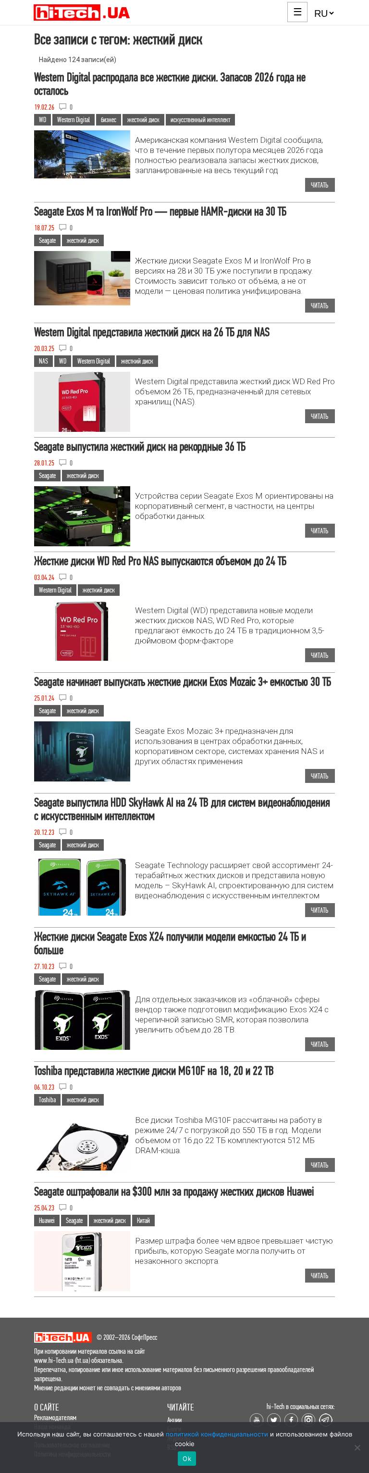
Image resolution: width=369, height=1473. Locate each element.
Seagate (47, 240)
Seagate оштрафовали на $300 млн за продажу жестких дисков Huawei (174, 1191)
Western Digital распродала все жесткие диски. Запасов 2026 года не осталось (170, 84)
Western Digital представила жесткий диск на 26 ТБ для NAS (152, 332)
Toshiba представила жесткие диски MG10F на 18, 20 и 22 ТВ (154, 1070)
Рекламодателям (55, 1417)
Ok (187, 1458)
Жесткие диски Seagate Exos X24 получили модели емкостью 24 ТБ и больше (170, 943)
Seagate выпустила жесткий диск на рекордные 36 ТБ (140, 446)
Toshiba (47, 1099)
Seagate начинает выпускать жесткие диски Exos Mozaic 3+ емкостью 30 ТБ (182, 681)
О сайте (46, 1407)
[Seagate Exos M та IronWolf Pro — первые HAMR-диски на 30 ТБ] (82, 302)
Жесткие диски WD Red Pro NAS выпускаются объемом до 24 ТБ (160, 561)
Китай (143, 1220)
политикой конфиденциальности (217, 1434)
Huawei (47, 1220)
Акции (174, 1419)
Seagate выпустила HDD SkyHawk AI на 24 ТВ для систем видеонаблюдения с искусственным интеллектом (182, 809)
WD (42, 119)
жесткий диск (143, 119)
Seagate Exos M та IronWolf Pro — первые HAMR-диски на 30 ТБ (160, 211)
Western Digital (73, 119)
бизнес (108, 119)
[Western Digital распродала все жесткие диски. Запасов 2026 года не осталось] (82, 175)
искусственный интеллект (200, 119)
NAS (43, 361)
